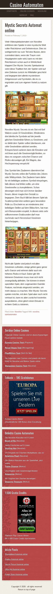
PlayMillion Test (12, 353)
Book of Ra (10, 441)
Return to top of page (26, 589)
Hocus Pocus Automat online (17, 564)
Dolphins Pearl (12, 456)
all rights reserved (34, 587)
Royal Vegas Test (13, 348)
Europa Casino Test (14, 342)
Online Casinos (26, 11)
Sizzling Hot (10, 448)
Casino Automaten (26, 4)
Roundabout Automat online (16, 554)
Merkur (22, 15)
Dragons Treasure (13, 482)
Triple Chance (11, 466)
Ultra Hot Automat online (15, 569)
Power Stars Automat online (16, 574)
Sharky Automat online (14, 559)
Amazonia (9, 474)
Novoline (41, 11)
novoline (36, 312)
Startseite (12, 11)
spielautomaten (11, 314)
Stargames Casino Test (16, 366)
